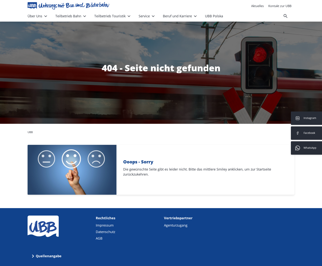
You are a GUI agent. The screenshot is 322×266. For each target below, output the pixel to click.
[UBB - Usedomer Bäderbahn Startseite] (68, 5)
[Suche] (285, 16)
